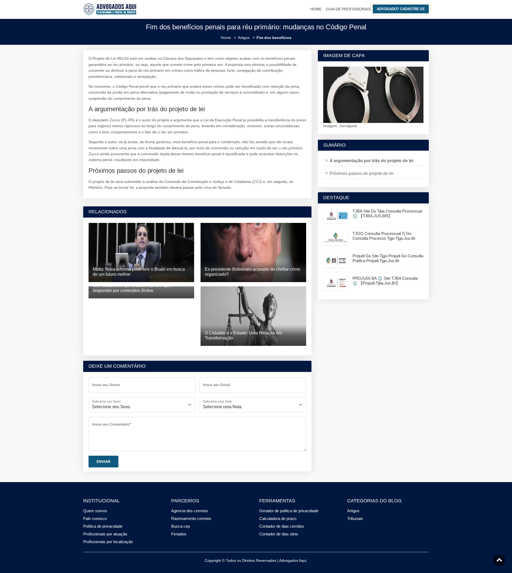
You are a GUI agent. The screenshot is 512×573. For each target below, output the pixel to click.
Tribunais (355, 518)
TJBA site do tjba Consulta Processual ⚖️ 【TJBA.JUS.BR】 (387, 213)
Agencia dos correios (189, 510)
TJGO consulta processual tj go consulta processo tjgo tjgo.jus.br (384, 236)
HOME (316, 9)
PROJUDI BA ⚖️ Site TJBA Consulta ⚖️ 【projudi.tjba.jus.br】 (385, 280)
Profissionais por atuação (105, 534)
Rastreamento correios (191, 518)
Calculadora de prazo (277, 518)
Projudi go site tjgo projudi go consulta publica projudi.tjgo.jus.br (388, 258)
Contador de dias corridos (281, 526)
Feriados (178, 534)
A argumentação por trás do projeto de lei (371, 160)
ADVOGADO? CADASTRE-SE (401, 9)
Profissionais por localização (108, 541)
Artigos (353, 510)
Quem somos (95, 510)
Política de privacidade (102, 526)
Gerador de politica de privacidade (288, 510)
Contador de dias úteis (278, 534)
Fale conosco (95, 518)
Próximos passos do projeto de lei (362, 173)
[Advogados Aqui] (110, 9)
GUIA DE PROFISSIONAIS (348, 9)
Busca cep (180, 526)
